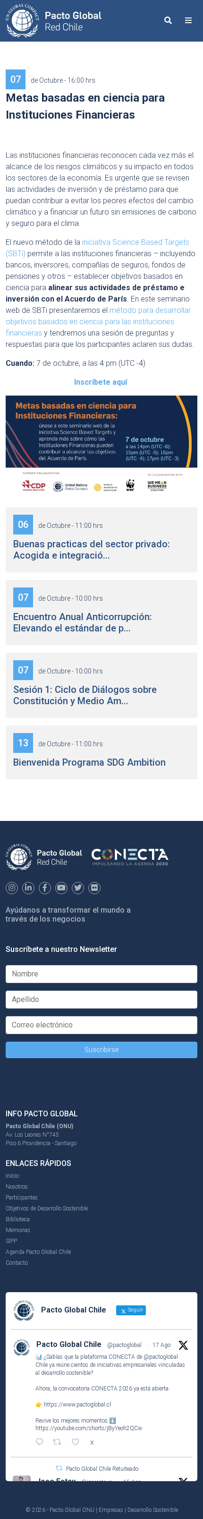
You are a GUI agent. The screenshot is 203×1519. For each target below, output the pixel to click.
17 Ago (161, 1345)
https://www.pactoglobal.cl (77, 1404)
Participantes (22, 1197)
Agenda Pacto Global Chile (38, 1252)
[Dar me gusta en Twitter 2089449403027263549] (78, 1443)
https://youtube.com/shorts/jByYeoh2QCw (88, 1428)
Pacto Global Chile (69, 1344)
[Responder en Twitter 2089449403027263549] (42, 1443)
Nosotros (17, 1186)
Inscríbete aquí (100, 382)
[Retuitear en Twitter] (59, 1468)
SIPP (11, 1241)
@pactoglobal (124, 1345)
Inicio (12, 1176)
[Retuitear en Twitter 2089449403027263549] (60, 1443)
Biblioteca (18, 1219)
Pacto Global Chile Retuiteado (102, 1469)
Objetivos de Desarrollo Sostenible (47, 1208)
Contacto (17, 1263)
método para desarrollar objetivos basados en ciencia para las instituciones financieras (98, 321)
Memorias (18, 1230)
